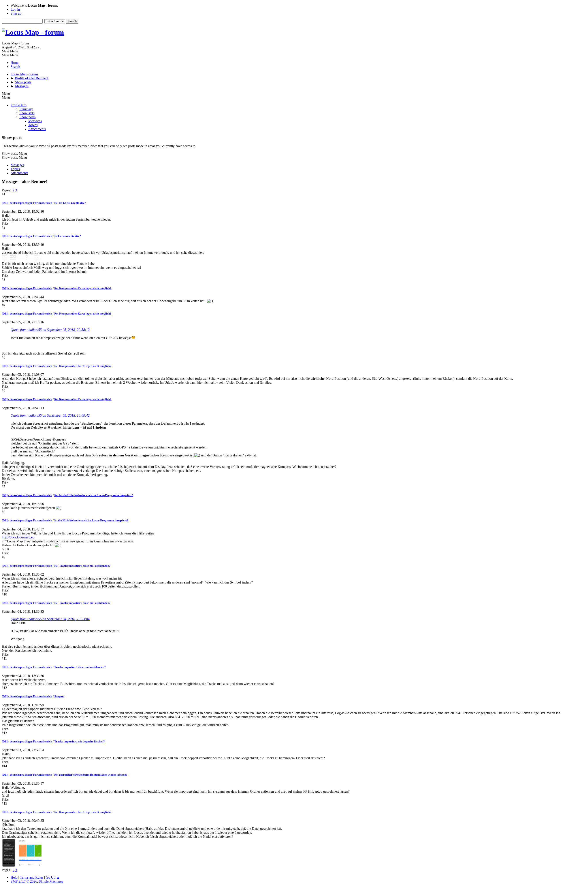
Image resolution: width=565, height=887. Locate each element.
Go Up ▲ (53, 877)
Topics (33, 125)
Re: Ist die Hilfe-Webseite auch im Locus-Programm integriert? (93, 495)
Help (14, 877)
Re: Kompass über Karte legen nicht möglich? (82, 288)
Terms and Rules (31, 877)
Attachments (37, 129)
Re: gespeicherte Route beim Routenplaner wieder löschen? (91, 774)
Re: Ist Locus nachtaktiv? (70, 202)
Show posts (27, 117)
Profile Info (18, 105)
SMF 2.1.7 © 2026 (24, 881)
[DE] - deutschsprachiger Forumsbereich (27, 202)
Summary (26, 109)
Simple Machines (51, 881)
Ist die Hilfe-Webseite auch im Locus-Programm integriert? (91, 520)
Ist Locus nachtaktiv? (67, 236)
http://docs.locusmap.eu (18, 537)
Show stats (26, 113)
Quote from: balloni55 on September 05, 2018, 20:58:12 (50, 330)
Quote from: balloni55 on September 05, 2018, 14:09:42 (50, 415)
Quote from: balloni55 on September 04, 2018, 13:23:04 (50, 619)
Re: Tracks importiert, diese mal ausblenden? (82, 565)
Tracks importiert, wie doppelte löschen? (79, 741)
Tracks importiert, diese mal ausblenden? (80, 667)
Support (59, 696)
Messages (35, 121)
